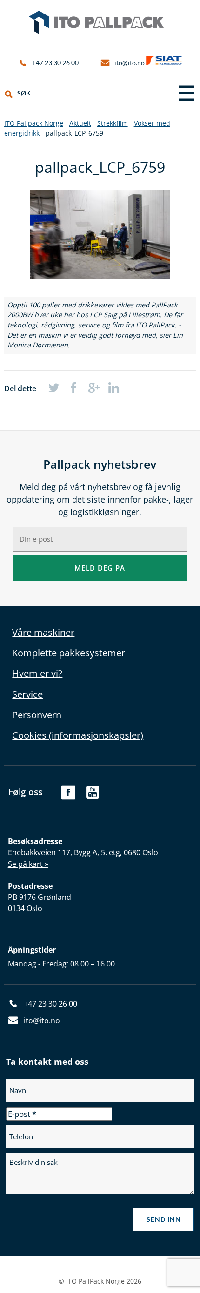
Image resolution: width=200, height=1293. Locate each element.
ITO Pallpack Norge (96, 22)
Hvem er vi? (37, 673)
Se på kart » (28, 864)
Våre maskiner (43, 632)
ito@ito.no (129, 63)
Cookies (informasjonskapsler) (77, 735)
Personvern (36, 714)
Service (27, 694)
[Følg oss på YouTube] (92, 796)
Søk (24, 93)
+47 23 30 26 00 (55, 63)
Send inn (164, 1219)
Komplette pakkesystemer (68, 652)
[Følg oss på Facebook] (68, 796)
